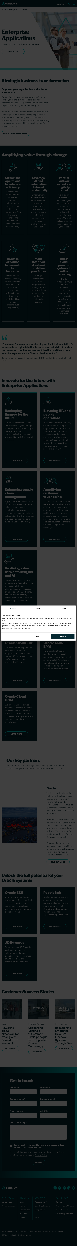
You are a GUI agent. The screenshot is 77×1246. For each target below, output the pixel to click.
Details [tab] (38, 608)
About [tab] (63, 608)
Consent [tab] (13, 608)
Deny (38, 636)
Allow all (63, 636)
